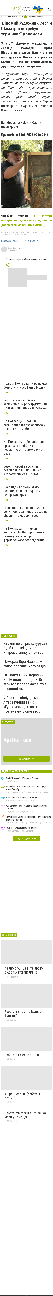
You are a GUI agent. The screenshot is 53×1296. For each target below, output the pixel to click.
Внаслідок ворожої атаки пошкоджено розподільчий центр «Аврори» (22, 491)
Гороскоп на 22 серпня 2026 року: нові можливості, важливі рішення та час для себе (25, 511)
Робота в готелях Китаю (22, 1055)
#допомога (6, 241)
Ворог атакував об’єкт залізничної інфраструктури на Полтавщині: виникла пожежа (25, 404)
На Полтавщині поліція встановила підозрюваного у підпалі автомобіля (24, 425)
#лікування (33, 241)
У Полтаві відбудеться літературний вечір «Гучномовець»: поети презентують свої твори (22, 704)
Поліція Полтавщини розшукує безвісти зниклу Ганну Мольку (25, 385)
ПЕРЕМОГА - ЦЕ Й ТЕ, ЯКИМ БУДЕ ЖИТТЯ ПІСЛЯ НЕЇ (24, 970)
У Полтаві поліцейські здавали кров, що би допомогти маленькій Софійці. (26, 220)
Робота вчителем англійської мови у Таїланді (25, 1115)
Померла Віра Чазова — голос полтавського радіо (24, 663)
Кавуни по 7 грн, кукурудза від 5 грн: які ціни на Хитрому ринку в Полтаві (25, 648)
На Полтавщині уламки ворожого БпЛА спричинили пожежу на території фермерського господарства (24, 534)
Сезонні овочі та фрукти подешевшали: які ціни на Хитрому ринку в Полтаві (22, 470)
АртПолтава (17, 740)
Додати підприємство (26, 838)
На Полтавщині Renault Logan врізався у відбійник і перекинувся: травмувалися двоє (24, 447)
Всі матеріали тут (26, 759)
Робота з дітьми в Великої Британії (23, 1014)
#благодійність (20, 241)
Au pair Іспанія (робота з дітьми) (22, 1096)
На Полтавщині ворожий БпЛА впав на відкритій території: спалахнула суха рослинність (24, 682)
